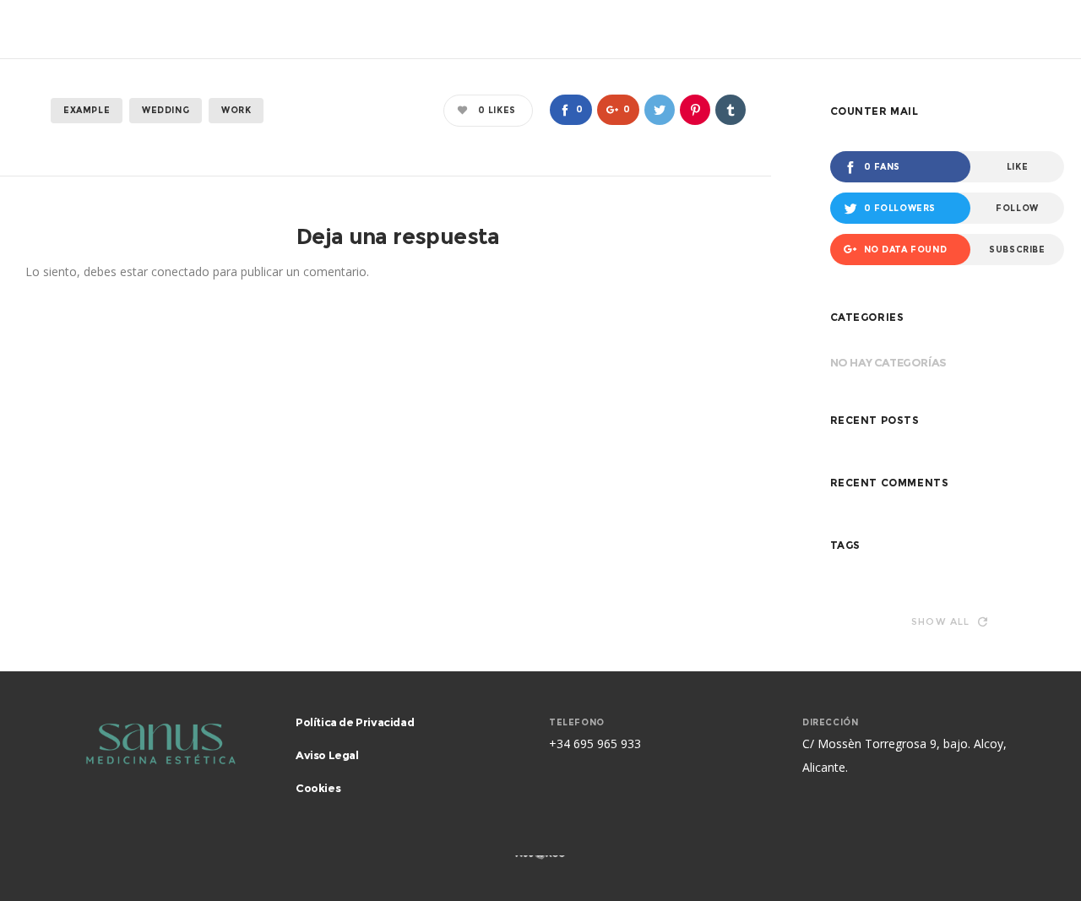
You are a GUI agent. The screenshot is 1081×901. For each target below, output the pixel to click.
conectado (180, 271)
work (236, 110)
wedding (165, 110)
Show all (940, 621)
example (86, 110)
